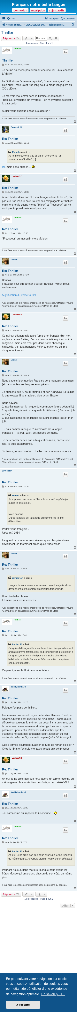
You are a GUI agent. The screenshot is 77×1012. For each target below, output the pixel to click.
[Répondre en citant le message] (65, 51)
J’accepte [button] (23, 1004)
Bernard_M (16, 127)
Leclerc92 (17, 176)
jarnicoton (7, 471)
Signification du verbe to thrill (19, 295)
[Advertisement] (38, 949)
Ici (3, 166)
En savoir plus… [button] (53, 994)
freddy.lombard (18, 687)
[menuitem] (11, 18)
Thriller (7, 32)
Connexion (20, 10)
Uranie (14, 259)
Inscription (38, 10)
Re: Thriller (10, 138)
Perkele (18, 48)
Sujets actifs (56, 10)
